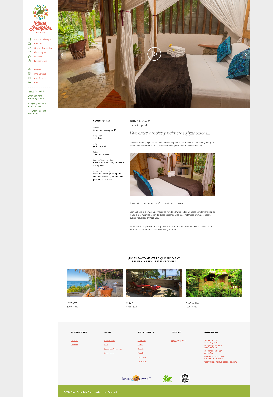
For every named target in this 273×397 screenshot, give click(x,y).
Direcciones (109, 353)
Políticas (74, 345)
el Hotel (38, 56)
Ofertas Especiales (43, 48)
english (31, 91)
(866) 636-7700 (35, 96)
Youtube (141, 353)
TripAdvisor (142, 361)
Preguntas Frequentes (113, 349)
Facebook (142, 340)
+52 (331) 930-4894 (37, 103)
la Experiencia (40, 61)
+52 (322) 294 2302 (37, 111)
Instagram (142, 357)
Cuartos (38, 43)
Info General (40, 73)
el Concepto (40, 52)
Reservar (74, 340)
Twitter (140, 345)
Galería (37, 69)
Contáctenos (40, 78)
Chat (36, 82)
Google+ (141, 349)
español (40, 91)
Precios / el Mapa (42, 39)
